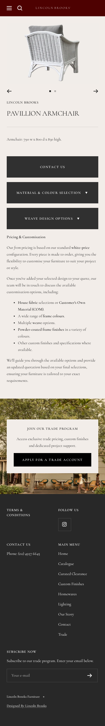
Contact (64, 624)
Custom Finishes (71, 584)
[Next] (96, 91)
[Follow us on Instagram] (64, 524)
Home (63, 553)
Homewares (67, 594)
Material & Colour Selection (53, 192)
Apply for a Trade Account (52, 460)
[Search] (19, 8)
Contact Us (52, 167)
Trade (62, 634)
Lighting (64, 604)
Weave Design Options (52, 218)
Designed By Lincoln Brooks (26, 706)
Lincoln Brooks (23, 102)
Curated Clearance (72, 573)
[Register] (89, 675)
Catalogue (66, 563)
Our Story (66, 614)
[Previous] (9, 91)
